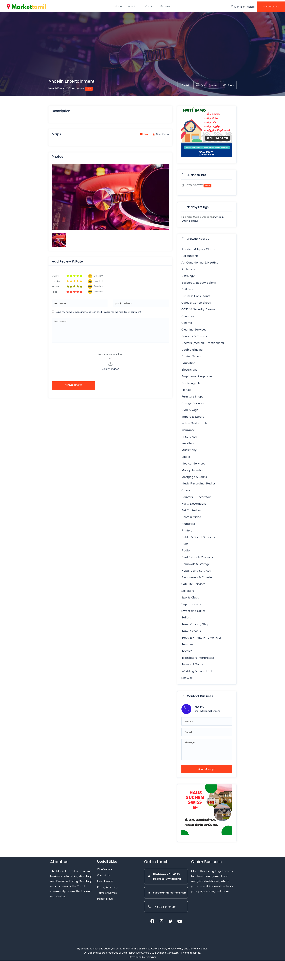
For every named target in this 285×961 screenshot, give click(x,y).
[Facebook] (152, 921)
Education (188, 363)
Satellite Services (193, 584)
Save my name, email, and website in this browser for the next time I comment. (99, 311)
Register (250, 6)
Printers (186, 530)
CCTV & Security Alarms (198, 309)
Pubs (184, 544)
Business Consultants (195, 296)
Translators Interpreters (197, 658)
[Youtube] (179, 921)
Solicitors (187, 591)
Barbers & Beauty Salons (198, 282)
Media (185, 457)
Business (165, 6)
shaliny (199, 707)
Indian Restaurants (194, 423)
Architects (188, 269)
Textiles (186, 651)
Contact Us (103, 875)
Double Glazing (192, 349)
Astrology (188, 276)
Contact (149, 6)
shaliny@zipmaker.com (207, 710)
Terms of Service (107, 892)
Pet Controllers (191, 510)
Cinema (186, 323)
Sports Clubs (190, 597)
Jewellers (187, 443)
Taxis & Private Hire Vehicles (201, 637)
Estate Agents (190, 383)
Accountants (189, 256)
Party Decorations (193, 503)
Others (185, 490)
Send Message (206, 769)
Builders (187, 289)
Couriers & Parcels (194, 336)
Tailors (186, 617)
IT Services (189, 436)
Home (118, 6)
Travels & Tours (192, 664)
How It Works (105, 881)
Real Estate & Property (197, 557)
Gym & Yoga (190, 410)
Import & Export (192, 416)
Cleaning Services (193, 329)
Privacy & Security (107, 887)
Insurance (188, 430)
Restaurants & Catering (197, 577)
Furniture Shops (192, 396)
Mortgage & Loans (194, 477)
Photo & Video (191, 517)
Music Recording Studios (198, 483)
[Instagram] (161, 921)
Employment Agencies (196, 376)
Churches (187, 316)
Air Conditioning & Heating (199, 262)
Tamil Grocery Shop (195, 624)
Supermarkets (191, 604)
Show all (187, 678)
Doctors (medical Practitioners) (202, 343)
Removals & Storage (195, 564)
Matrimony (189, 450)
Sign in (238, 6)
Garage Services (192, 403)
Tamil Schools (191, 631)
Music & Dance (56, 88)
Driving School (191, 356)
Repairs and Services (196, 570)
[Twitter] (170, 921)
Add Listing (272, 6)
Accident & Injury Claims (198, 249)
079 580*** (81, 88)
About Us (133, 6)
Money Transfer (192, 470)
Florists (186, 390)
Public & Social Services (198, 537)
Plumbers (188, 524)
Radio (185, 550)
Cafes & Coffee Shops (196, 302)
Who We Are (104, 869)
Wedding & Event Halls (197, 671)
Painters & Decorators (196, 497)
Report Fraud (105, 898)
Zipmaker (151, 957)
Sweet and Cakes (193, 611)
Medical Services (193, 463)
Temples (187, 644)
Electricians (189, 369)
